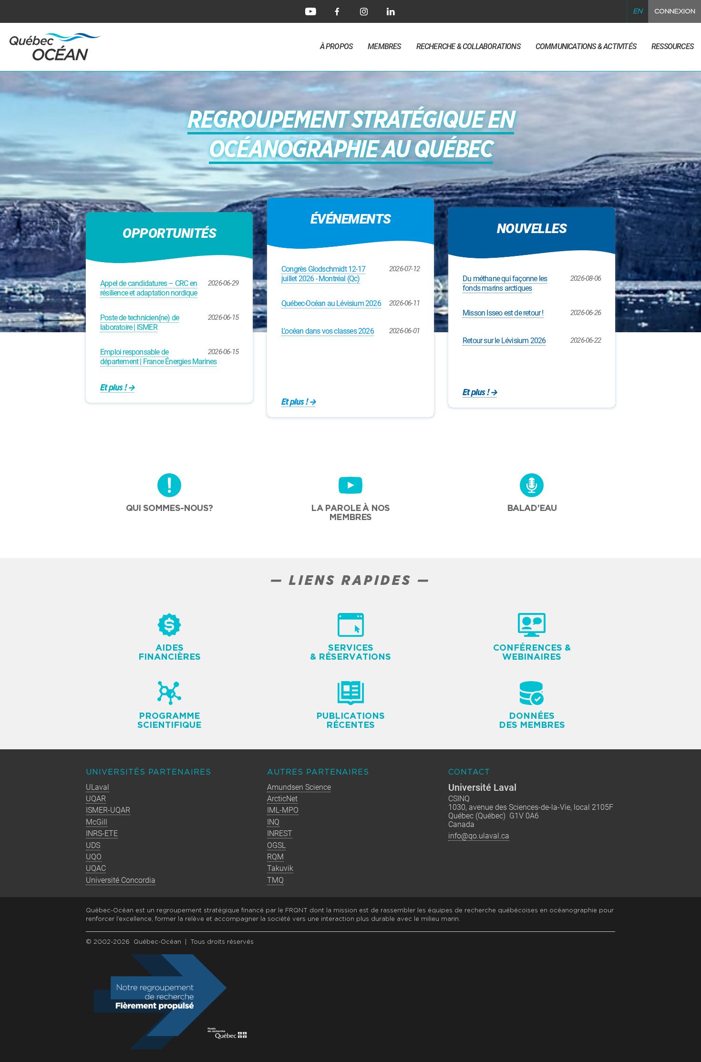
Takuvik (280, 868)
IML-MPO (283, 810)
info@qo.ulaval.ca (478, 835)
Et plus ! (294, 402)
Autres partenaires (318, 772)
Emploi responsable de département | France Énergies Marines (158, 356)
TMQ (275, 880)
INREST (279, 833)
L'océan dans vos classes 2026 (327, 331)
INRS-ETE (102, 833)
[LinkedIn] (390, 11)
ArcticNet (282, 798)
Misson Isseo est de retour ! (503, 312)
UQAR (96, 798)
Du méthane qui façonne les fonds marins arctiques (505, 283)
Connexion (674, 11)
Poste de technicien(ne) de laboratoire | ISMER (139, 322)
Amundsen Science (299, 787)
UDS (93, 845)
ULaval (97, 787)
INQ (273, 822)
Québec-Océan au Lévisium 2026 (331, 303)
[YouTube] (310, 11)
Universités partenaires (148, 772)
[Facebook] (337, 11)
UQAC (96, 868)
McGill (96, 822)
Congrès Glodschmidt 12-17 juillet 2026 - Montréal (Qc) (323, 274)
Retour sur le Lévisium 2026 (504, 340)
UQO (94, 856)
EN (637, 11)
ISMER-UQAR (108, 810)
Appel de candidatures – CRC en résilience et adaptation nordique (148, 288)
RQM (275, 856)
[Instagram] (363, 11)
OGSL (276, 845)
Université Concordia (120, 880)
